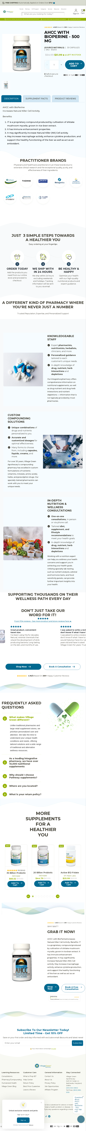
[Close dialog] (81, 546)
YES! (22, 578)
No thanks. (22, 585)
